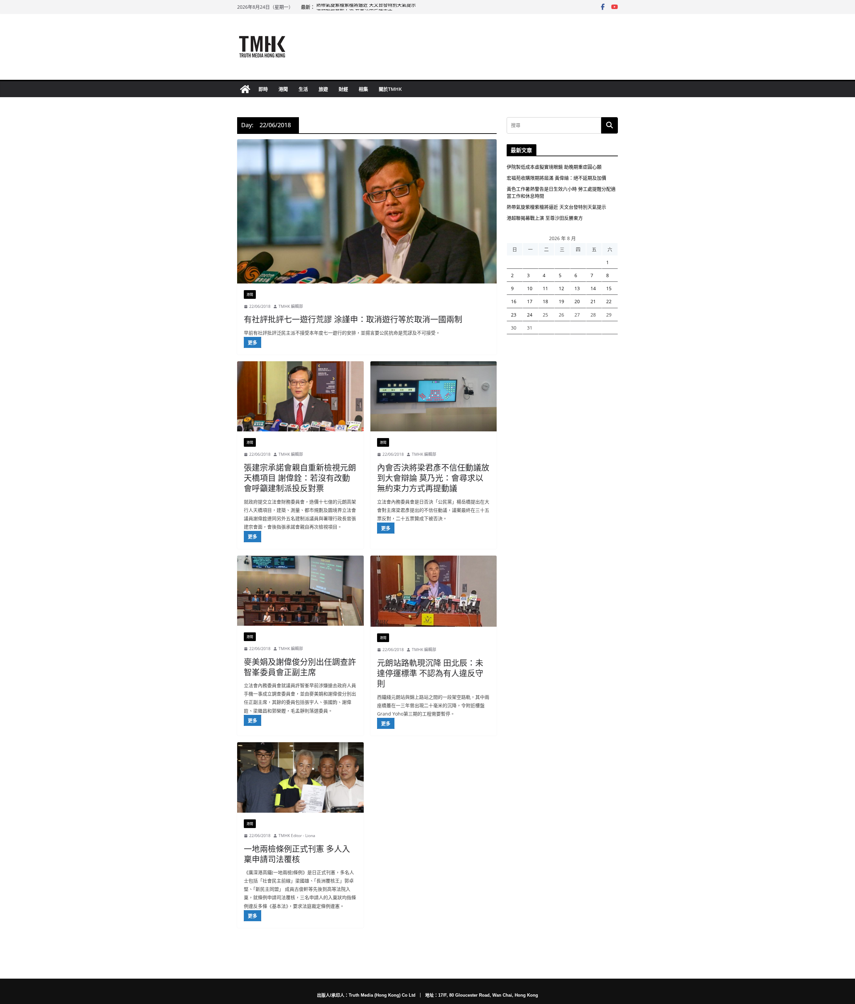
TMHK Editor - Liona (297, 835)
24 (529, 315)
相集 (363, 89)
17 (529, 301)
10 (529, 288)
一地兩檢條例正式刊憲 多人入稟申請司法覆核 (297, 853)
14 (593, 288)
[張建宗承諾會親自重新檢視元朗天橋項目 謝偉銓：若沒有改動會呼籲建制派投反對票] (300, 396)
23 (513, 315)
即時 (263, 89)
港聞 (283, 89)
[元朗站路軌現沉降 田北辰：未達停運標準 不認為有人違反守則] (433, 591)
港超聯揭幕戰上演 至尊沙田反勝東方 (545, 218)
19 (561, 301)
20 (577, 301)
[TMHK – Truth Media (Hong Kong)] (245, 89)
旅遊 (323, 89)
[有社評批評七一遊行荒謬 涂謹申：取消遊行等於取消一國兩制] (367, 211)
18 (545, 301)
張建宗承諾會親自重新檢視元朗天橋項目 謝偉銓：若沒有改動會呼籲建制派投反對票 (300, 477)
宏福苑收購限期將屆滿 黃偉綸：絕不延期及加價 (556, 178)
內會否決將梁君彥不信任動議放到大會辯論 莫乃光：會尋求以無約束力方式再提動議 (433, 477)
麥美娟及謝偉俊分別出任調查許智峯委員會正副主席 (300, 666)
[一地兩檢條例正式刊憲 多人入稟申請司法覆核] (300, 777)
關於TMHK (390, 89)
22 (609, 301)
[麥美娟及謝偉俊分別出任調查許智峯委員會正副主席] (300, 591)
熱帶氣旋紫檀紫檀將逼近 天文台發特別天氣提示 (366, 7)
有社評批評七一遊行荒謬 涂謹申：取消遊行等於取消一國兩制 (353, 319)
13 (577, 288)
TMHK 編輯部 (291, 306)
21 (593, 301)
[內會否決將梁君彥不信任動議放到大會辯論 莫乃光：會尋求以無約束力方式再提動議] (433, 396)
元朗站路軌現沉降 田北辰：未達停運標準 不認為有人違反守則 (430, 673)
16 (513, 301)
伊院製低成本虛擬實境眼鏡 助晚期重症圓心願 (554, 167)
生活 (303, 89)
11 (545, 288)
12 (561, 288)
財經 (343, 89)
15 (609, 288)
